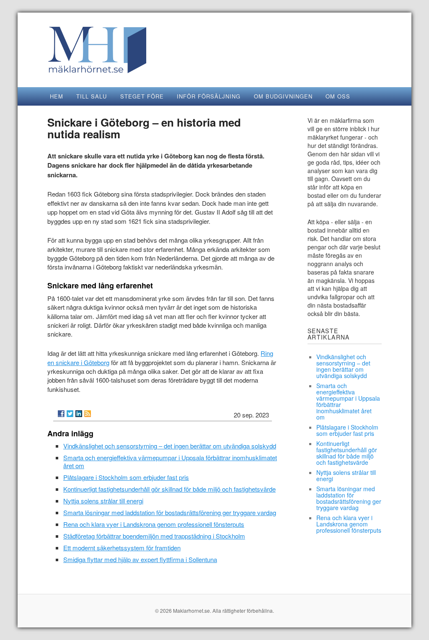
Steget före (142, 96)
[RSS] (87, 413)
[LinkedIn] (78, 413)
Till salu (91, 96)
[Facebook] (61, 413)
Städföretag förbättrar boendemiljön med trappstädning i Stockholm (154, 535)
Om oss (338, 96)
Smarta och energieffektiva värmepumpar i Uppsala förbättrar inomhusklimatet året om (170, 461)
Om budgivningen (283, 96)
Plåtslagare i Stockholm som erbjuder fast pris (126, 477)
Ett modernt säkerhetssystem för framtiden (122, 547)
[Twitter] (70, 413)
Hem (56, 96)
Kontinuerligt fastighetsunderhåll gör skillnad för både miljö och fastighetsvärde (169, 489)
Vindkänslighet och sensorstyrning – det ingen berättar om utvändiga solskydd (169, 445)
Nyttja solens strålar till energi (103, 500)
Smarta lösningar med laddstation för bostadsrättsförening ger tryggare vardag (169, 512)
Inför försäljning (208, 96)
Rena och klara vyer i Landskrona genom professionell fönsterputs (153, 524)
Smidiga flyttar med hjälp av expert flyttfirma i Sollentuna (140, 559)
